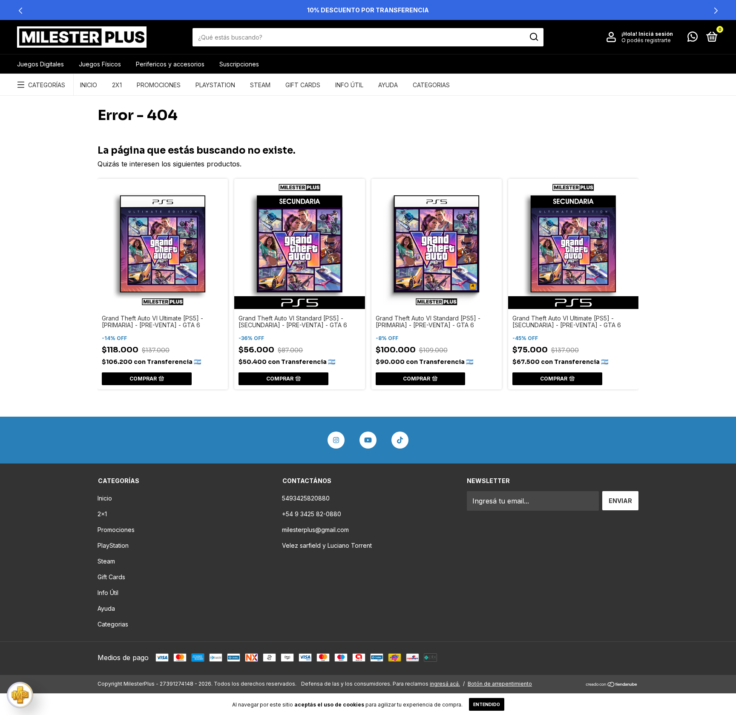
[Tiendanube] (611, 685)
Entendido (486, 704)
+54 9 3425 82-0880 (311, 514)
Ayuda (388, 85)
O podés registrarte (646, 40)
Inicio (88, 85)
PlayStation (215, 85)
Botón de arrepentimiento (500, 684)
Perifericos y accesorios (170, 64)
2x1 (117, 85)
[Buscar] (533, 37)
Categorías (46, 85)
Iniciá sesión (655, 34)
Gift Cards (302, 85)
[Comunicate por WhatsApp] (692, 38)
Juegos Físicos (100, 64)
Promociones (159, 85)
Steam (260, 85)
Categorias (431, 85)
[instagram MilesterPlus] (336, 440)
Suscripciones (239, 64)
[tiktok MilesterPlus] (399, 440)
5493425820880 (306, 498)
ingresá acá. (445, 684)
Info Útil (349, 85)
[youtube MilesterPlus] (368, 440)
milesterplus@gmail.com (315, 529)
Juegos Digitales (40, 64)
